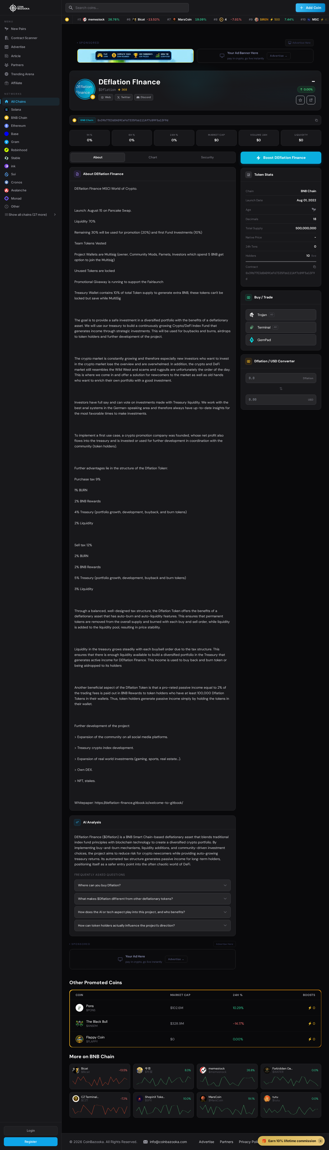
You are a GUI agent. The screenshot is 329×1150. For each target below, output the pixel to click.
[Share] (311, 100)
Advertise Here (301, 42)
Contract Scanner (24, 38)
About (97, 157)
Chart (153, 157)
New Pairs (18, 29)
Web (108, 97)
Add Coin (313, 8)
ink (13, 166)
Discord (146, 97)
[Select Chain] (67, 19)
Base (15, 134)
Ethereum (18, 126)
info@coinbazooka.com (168, 1142)
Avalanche (18, 190)
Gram (15, 142)
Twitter (125, 97)
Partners (17, 65)
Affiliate (16, 83)
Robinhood (19, 150)
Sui (13, 174)
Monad (16, 198)
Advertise (18, 47)
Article (16, 56)
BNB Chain (19, 118)
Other (15, 206)
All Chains (18, 101)
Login (31, 1130)
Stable (15, 158)
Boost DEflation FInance (284, 157)
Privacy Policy (250, 1142)
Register (31, 1141)
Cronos (16, 182)
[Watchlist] (300, 100)
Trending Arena (22, 74)
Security (207, 157)
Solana (16, 109)
